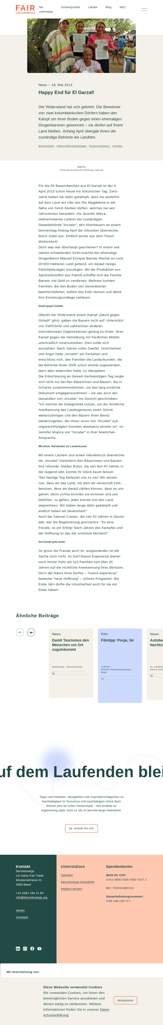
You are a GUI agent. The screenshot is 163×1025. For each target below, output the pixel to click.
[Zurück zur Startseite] (25, 9)
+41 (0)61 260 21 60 (29, 893)
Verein (20, 910)
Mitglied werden (71, 888)
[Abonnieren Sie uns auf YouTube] (39, 949)
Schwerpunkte (70, 7)
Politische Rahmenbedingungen (72, 146)
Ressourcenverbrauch (99, 146)
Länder (92, 7)
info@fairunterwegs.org (31, 897)
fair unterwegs (46, 9)
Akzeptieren (125, 1000)
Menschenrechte (46, 146)
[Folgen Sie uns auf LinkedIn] (18, 949)
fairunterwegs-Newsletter (78, 882)
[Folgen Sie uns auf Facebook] (32, 949)
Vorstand (22, 917)
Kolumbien (118, 146)
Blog (109, 7)
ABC (123, 7)
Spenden (67, 875)
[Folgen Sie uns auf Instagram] (25, 949)
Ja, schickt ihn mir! (81, 828)
